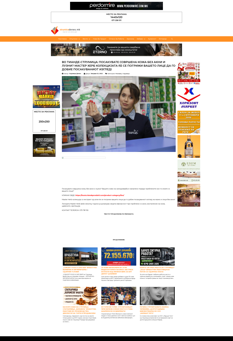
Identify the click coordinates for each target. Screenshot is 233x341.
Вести (85, 39)
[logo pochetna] (65, 30)
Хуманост (152, 39)
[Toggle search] (172, 39)
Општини (73, 39)
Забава (140, 39)
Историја (163, 39)
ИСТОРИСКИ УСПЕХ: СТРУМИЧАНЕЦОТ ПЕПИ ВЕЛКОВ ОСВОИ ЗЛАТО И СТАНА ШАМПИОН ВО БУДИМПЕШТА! (117, 309)
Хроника (130, 39)
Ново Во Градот (99, 39)
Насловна (62, 39)
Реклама (118, 73)
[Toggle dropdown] (79, 39)
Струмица (126, 73)
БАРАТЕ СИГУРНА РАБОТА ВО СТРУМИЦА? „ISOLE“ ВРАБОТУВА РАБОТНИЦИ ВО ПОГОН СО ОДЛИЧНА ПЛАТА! (157, 270)
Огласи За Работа (116, 39)
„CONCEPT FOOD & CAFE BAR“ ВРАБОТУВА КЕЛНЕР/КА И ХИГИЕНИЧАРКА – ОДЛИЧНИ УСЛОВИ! (80, 270)
